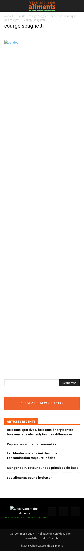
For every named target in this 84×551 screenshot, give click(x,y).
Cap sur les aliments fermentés (31, 444)
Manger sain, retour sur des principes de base (42, 468)
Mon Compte (51, 538)
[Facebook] (52, 511)
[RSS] (63, 511)
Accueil (8, 16)
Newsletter (32, 538)
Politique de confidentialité (54, 533)
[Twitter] (75, 511)
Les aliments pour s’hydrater (29, 478)
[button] (7, 6)
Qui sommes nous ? (22, 533)
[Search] (78, 6)
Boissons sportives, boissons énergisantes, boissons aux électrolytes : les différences (40, 432)
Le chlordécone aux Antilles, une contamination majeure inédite (32, 455)
